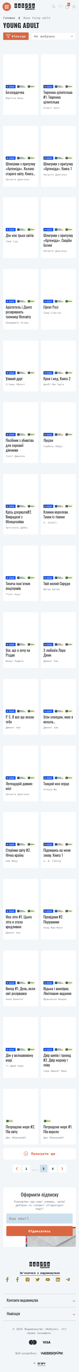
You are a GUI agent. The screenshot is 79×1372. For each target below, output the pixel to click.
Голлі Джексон (15, 456)
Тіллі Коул (13, 594)
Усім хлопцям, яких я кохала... (58, 719)
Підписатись (39, 1231)
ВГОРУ (41, 1363)
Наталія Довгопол (17, 179)
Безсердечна (15, 92)
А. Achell (50, 522)
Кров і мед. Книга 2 (57, 378)
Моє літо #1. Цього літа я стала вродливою (19, 921)
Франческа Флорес (55, 999)
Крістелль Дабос (17, 527)
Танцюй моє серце (56, 783)
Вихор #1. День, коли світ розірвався (20, 991)
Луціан (48, 440)
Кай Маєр (11, 860)
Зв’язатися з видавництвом (40, 1273)
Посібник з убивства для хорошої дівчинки (20, 445)
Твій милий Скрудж (56, 583)
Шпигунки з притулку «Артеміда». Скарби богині (58, 240)
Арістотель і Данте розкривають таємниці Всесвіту (19, 312)
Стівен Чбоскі (15, 384)
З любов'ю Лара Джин (54, 653)
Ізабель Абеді (53, 446)
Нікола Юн (50, 789)
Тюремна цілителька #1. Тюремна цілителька (57, 97)
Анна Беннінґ (14, 999)
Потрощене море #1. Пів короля (57, 1129)
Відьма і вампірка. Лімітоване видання (57, 991)
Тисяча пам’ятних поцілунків (18, 586)
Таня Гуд (11, 241)
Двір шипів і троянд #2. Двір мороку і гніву (57, 1060)
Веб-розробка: (26, 1353)
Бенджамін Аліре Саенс (17, 322)
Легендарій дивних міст (19, 786)
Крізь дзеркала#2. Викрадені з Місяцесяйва (19, 517)
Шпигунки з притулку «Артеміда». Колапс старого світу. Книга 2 (20, 168)
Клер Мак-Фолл (53, 927)
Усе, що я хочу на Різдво (18, 653)
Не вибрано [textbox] (44, 36)
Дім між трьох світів (19, 235)
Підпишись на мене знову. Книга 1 (57, 853)
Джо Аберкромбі (16, 1137)
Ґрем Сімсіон (52, 312)
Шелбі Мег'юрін (53, 384)
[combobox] (53, 36)
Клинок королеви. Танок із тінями (55, 514)
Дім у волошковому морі (19, 1058)
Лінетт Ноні (51, 107)
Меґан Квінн (51, 589)
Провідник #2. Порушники (53, 919)
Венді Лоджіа (14, 660)
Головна (9, 18)
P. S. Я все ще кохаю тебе (20, 719)
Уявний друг (14, 378)
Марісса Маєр (14, 98)
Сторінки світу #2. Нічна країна (18, 853)
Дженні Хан (50, 660)
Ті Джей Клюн (14, 1065)
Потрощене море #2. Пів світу (20, 1129)
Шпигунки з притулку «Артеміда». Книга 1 (58, 166)
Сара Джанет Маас (55, 1070)
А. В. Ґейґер (52, 860)
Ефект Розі (50, 307)
